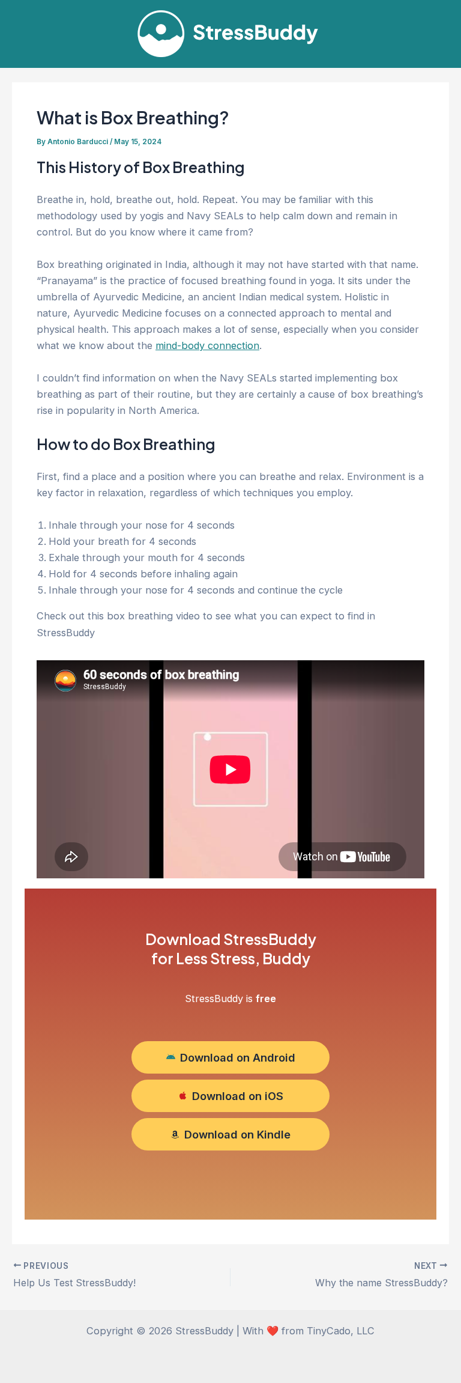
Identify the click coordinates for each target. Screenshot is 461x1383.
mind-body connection (207, 345)
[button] (230, 1057)
